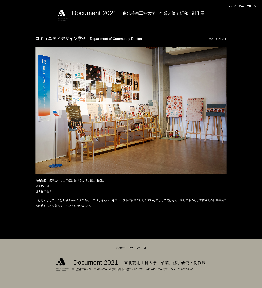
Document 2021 (94, 13)
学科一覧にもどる (218, 38)
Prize (241, 6)
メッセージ (231, 6)
